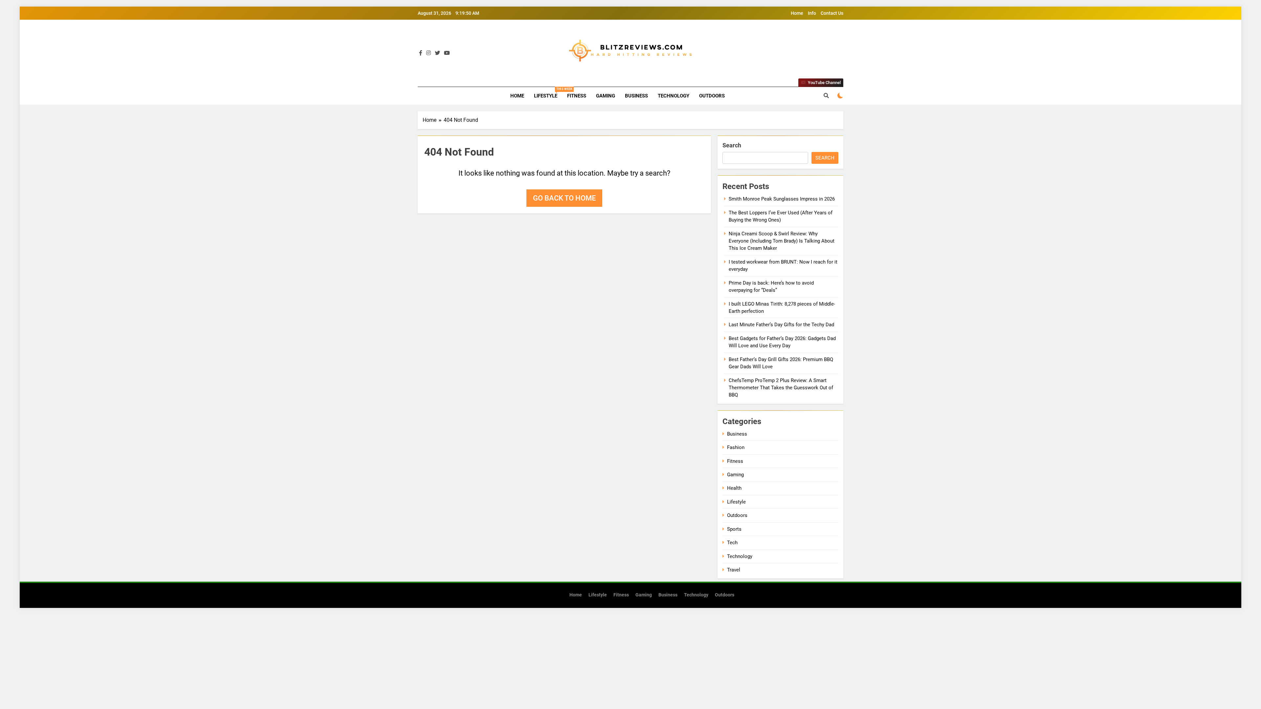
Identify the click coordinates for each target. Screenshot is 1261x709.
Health (734, 488)
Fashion (735, 447)
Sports (734, 529)
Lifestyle (548, 93)
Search (731, 145)
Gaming (605, 96)
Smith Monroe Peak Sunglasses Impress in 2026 (782, 199)
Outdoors (712, 96)
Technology (673, 96)
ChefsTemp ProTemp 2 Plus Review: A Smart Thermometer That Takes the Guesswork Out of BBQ (781, 387)
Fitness (576, 96)
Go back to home (564, 198)
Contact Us (832, 13)
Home (797, 13)
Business (636, 96)
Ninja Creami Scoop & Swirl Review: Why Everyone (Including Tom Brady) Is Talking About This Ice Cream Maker (781, 241)
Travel (733, 570)
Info (812, 13)
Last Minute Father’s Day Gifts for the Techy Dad (781, 325)
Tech (732, 543)
